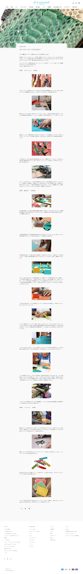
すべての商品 (7, 529)
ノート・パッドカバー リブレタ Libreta (12, 542)
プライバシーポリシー (70, 533)
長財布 (5, 537)
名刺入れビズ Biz (7, 548)
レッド (30, 533)
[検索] (76, 3)
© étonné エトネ (8, 568)
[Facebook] (4, 559)
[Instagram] (10, 559)
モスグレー (31, 546)
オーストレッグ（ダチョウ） (35, 531)
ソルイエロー (32, 542)
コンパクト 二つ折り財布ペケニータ (11, 535)
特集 (51, 533)
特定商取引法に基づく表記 (71, 531)
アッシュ (31, 544)
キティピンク (32, 540)
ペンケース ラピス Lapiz (9, 546)
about (51, 537)
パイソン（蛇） (32, 529)
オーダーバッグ (53, 535)
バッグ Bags (6, 540)
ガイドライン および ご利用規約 (72, 535)
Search (67, 529)
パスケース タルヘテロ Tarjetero (10, 550)
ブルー (30, 535)
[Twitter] (7, 559)
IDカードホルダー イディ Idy (10, 544)
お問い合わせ (53, 540)
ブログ (51, 531)
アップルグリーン (33, 537)
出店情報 (52, 529)
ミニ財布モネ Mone (8, 531)
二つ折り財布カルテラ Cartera (10, 533)
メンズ (5, 552)
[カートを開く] (79, 3)
